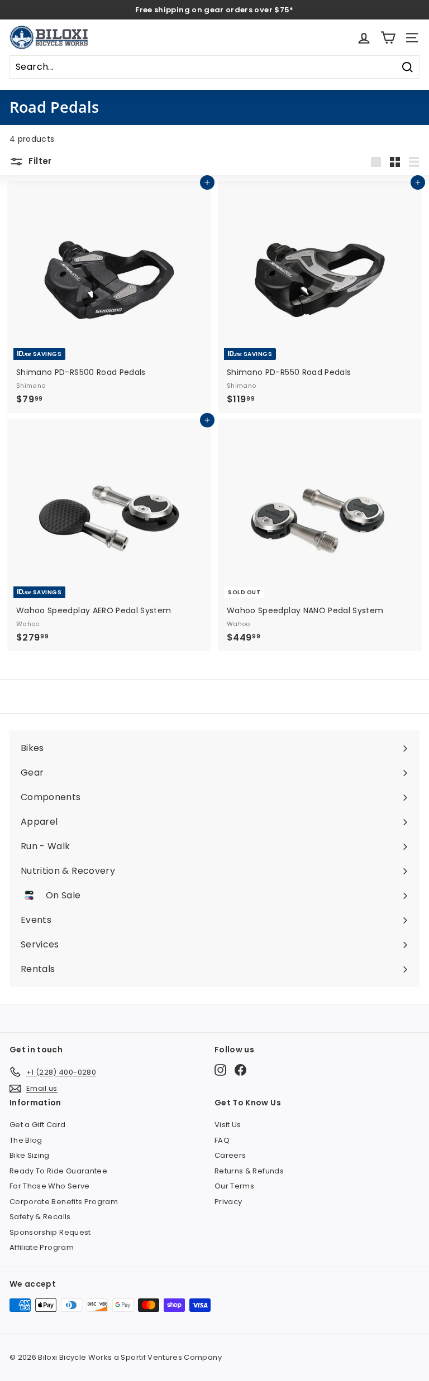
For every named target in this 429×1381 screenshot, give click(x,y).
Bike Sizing (29, 1155)
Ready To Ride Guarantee (58, 1171)
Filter (39, 161)
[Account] (364, 37)
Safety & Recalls (40, 1216)
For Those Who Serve (49, 1186)
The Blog (25, 1140)
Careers (230, 1155)
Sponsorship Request (50, 1232)
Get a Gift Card (37, 1124)
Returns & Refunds (249, 1171)
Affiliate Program (41, 1247)
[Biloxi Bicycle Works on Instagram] (220, 1070)
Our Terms (234, 1186)
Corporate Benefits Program (63, 1201)
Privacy (228, 1201)
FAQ (222, 1140)
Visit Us (227, 1124)
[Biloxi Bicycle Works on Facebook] (240, 1070)
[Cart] (388, 37)
